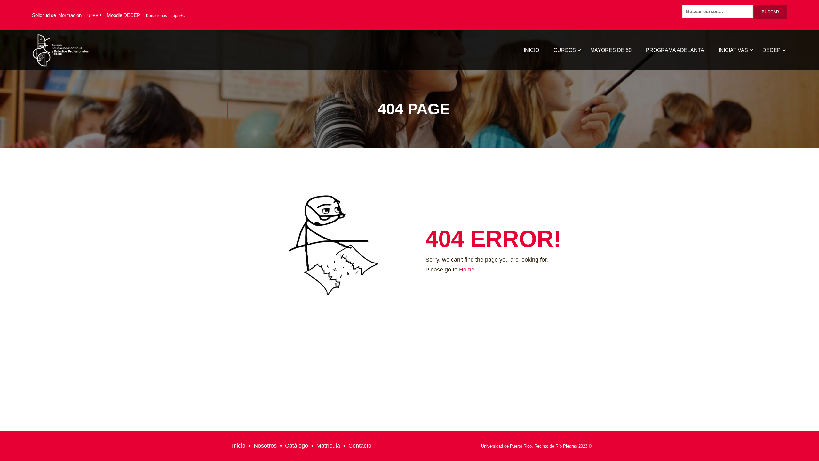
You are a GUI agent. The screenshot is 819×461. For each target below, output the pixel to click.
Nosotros (265, 445)
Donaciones (156, 15)
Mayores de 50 (611, 50)
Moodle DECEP (123, 15)
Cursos (564, 50)
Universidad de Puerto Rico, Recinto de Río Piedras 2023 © (536, 446)
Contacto (359, 445)
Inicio (531, 50)
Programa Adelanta (675, 50)
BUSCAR (770, 12)
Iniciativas (733, 50)
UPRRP (94, 15)
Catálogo (296, 445)
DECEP (771, 50)
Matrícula (328, 445)
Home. (467, 269)
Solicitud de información (57, 15)
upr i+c (179, 15)
